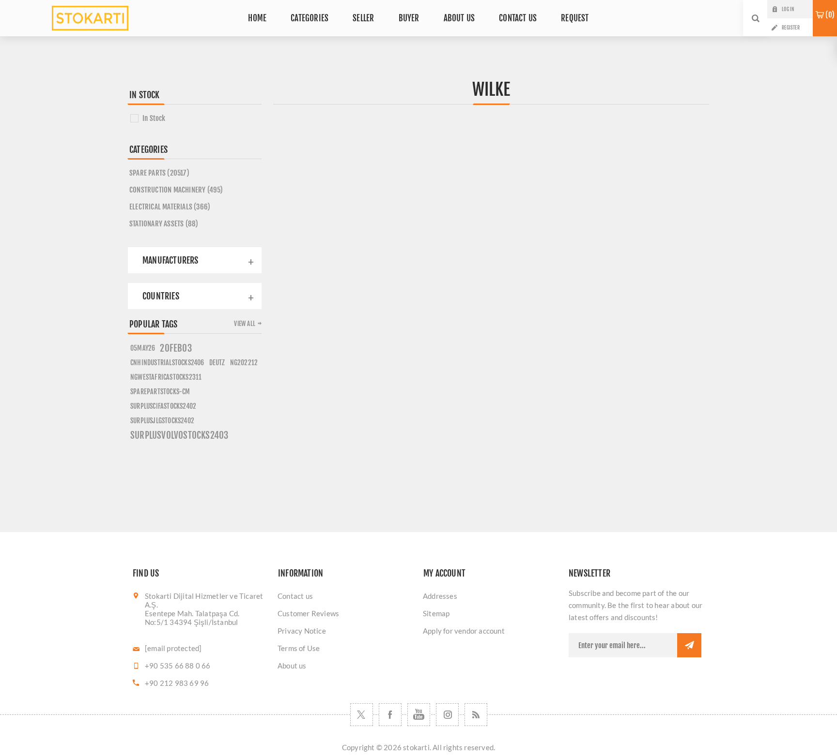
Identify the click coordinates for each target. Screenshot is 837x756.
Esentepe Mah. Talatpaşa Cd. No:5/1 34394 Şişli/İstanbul (192, 617)
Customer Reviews (308, 613)
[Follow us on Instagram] (447, 714)
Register (791, 27)
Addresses (440, 596)
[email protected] (173, 648)
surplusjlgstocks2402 (162, 420)
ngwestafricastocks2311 (166, 377)
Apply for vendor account (464, 630)
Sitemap (436, 613)
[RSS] (476, 714)
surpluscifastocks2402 (163, 406)
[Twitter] (361, 714)
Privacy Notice (302, 630)
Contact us (295, 596)
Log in (788, 9)
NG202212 (244, 362)
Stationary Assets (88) (163, 223)
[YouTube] (418, 714)
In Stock (154, 118)
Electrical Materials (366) (169, 206)
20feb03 (175, 348)
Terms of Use (299, 648)
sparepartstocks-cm (160, 391)
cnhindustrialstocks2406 (167, 362)
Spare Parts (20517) (159, 173)
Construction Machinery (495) (176, 189)
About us (292, 665)
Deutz (217, 362)
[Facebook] (390, 714)
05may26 (142, 348)
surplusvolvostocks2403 (179, 435)
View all (244, 323)
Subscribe (689, 645)
